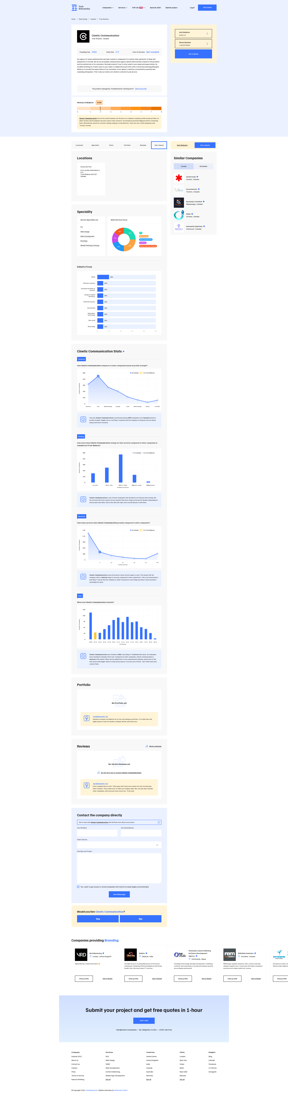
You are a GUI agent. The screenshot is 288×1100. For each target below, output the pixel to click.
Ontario (189, 179)
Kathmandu (195, 959)
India (151, 956)
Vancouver (190, 229)
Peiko (189, 214)
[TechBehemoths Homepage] (80, 8)
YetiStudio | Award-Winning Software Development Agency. (200, 953)
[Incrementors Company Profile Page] (179, 190)
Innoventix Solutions (195, 226)
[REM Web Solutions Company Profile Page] (229, 955)
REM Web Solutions (247, 953)
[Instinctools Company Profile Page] (179, 178)
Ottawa (189, 216)
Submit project (171, 7)
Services (121, 7)
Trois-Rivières (97, 38)
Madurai (145, 956)
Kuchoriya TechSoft (195, 201)
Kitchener (244, 956)
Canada (106, 38)
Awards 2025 (155, 7)
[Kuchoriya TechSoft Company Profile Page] (179, 203)
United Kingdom (105, 956)
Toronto (189, 192)
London (95, 956)
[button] (217, 965)
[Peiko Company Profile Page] (179, 215)
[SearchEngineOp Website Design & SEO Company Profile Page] (279, 955)
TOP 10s (137, 7)
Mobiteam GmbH (121, 1090)
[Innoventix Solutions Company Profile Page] (179, 227)
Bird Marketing (97, 953)
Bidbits (143, 953)
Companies (107, 7)
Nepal (203, 959)
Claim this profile (141, 89)
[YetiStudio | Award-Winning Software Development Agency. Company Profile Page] (180, 955)
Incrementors (192, 189)
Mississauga (191, 204)
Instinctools (192, 177)
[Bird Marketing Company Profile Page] (81, 955)
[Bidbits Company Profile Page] (130, 955)
